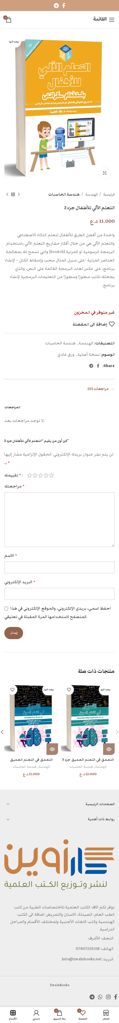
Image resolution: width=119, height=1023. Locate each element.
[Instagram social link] (108, 997)
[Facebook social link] (63, 5)
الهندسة (91, 194)
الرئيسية (108, 194)
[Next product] (7, 195)
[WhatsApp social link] (100, 997)
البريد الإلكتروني (19, 582)
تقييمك (12, 475)
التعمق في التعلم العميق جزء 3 (88, 759)
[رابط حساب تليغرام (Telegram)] (56, 5)
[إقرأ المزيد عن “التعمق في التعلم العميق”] (52, 749)
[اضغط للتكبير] (104, 173)
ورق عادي (66, 354)
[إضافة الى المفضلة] (69, 690)
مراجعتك (14, 486)
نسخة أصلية (88, 354)
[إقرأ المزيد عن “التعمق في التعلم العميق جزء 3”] (109, 749)
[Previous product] (19, 195)
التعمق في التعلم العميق (31, 759)
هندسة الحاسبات (64, 194)
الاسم (10, 555)
